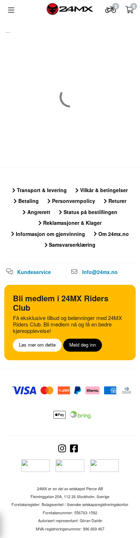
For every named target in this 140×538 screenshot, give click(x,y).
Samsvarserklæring (71, 244)
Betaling (28, 200)
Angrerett (38, 211)
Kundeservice (34, 271)
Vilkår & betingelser (103, 190)
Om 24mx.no (113, 233)
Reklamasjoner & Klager (72, 222)
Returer (116, 200)
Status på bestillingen (89, 211)
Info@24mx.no (100, 271)
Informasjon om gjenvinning (49, 233)
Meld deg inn (82, 344)
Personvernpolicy (73, 200)
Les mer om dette (37, 344)
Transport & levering (41, 190)
